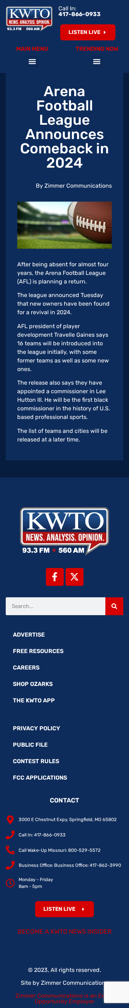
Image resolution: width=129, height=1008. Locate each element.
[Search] (114, 606)
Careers (26, 667)
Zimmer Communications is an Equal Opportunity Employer (64, 998)
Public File (30, 744)
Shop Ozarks (33, 684)
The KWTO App (34, 700)
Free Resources (38, 651)
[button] (32, 61)
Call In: (79, 11)
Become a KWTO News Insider (65, 931)
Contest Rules (36, 761)
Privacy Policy (36, 728)
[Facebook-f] (55, 577)
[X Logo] (74, 577)
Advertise (29, 634)
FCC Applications (40, 777)
